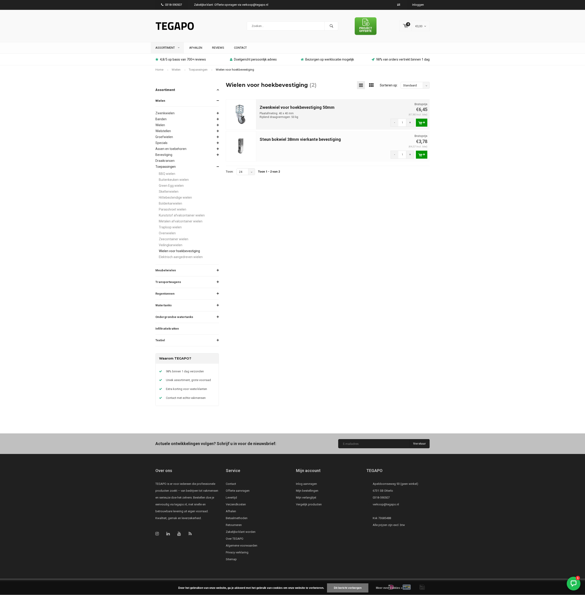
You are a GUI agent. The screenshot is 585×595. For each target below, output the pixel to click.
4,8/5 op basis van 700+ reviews (183, 59)
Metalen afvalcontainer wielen (180, 221)
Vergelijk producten (309, 504)
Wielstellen (163, 131)
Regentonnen (165, 293)
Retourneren (234, 525)
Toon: (230, 171)
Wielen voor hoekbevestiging (235, 69)
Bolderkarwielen (170, 203)
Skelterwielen (168, 191)
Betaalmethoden (236, 518)
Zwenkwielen (165, 113)
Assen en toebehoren (170, 149)
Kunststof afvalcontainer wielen (182, 215)
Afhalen (195, 47)
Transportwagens (168, 282)
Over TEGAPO (234, 538)
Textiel (160, 340)
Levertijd (231, 497)
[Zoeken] (331, 26)
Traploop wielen (170, 227)
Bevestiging (163, 155)
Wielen (176, 69)
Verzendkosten (236, 504)
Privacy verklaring (237, 552)
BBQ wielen (167, 174)
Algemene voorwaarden (241, 545)
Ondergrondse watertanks (174, 317)
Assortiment (165, 47)
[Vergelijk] (398, 4)
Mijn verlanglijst (306, 497)
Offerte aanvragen (238, 490)
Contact (240, 47)
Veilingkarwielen (170, 245)
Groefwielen (164, 137)
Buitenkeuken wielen (174, 179)
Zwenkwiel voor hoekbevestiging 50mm (297, 107)
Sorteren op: (389, 85)
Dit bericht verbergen (348, 588)
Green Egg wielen (171, 185)
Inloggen (418, 4)
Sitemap (231, 559)
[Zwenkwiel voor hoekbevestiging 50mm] (241, 114)
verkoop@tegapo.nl (386, 504)
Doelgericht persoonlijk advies (255, 59)
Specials (161, 143)
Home (159, 69)
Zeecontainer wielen (173, 239)
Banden (161, 119)
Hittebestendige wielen (175, 197)
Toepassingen (198, 69)
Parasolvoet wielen (172, 209)
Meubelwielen (165, 270)
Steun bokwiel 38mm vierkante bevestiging (300, 139)
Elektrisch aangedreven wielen (181, 257)
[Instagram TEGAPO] (157, 533)
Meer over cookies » (389, 588)
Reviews (218, 47)
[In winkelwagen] (421, 123)
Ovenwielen (167, 233)
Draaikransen (165, 161)
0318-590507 (173, 4)
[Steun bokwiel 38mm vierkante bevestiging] (241, 146)
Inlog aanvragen (306, 484)
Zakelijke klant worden (240, 532)
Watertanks (163, 305)
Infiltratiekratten (167, 328)
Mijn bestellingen (307, 490)
